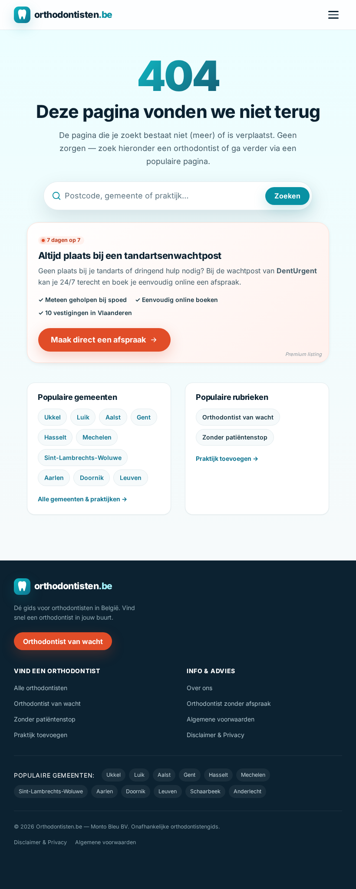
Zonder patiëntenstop (234, 437)
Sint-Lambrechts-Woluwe (83, 457)
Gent (144, 417)
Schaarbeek (205, 791)
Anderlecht (247, 791)
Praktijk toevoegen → (227, 458)
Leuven (131, 477)
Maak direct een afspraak (98, 339)
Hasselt (55, 437)
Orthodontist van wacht (238, 417)
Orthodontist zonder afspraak (229, 703)
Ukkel (52, 417)
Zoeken (287, 195)
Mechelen (97, 437)
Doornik (92, 477)
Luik (83, 417)
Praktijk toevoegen (40, 734)
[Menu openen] (333, 14)
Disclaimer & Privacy (215, 734)
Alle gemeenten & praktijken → (82, 499)
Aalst (113, 417)
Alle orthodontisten (40, 687)
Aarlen (54, 477)
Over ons (199, 687)
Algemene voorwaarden (220, 719)
